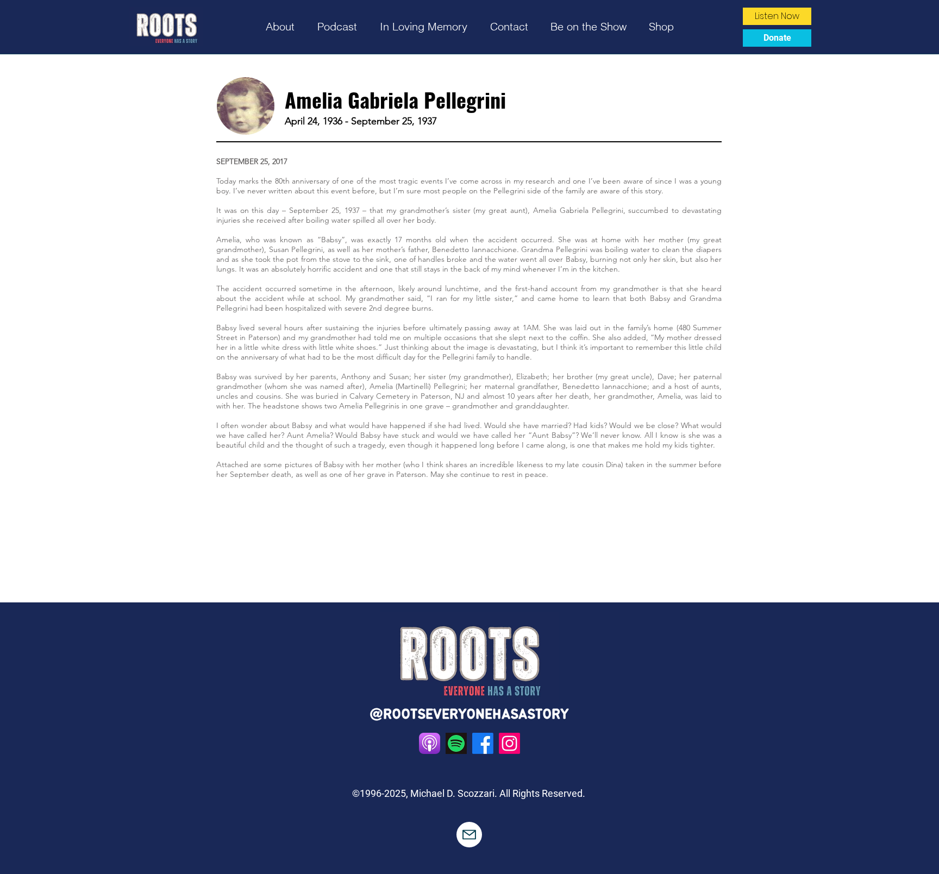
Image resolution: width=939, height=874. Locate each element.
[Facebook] (482, 743)
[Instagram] (509, 743)
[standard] (429, 743)
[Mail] (469, 834)
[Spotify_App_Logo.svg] (456, 743)
